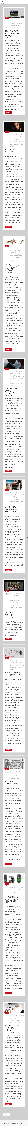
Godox (11, 889)
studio (13, 20)
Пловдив (12, 380)
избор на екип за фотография (17, 376)
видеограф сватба (14, 252)
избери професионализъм (16, 375)
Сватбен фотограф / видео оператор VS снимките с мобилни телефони (12, 268)
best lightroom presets (18, 598)
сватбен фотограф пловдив (16, 381)
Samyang (21, 664)
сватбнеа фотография (15, 383)
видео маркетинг (14, 25)
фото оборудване (20, 141)
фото (15, 775)
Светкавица (17, 1018)
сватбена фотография (19, 501)
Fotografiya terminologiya (15, 136)
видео (22, 21)
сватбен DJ (21, 252)
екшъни (16, 607)
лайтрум (20, 607)
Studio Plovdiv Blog (14, 667)
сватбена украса (17, 259)
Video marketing (20, 20)
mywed (11, 496)
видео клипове (19, 23)
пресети (12, 609)
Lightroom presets (14, 602)
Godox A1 (12, 1018)
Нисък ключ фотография (10, 150)
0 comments (14, 21)
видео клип (12, 23)
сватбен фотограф (14, 255)
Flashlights (19, 134)
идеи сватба (16, 496)
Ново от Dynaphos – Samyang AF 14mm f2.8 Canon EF (12, 674)
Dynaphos (16, 664)
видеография (19, 27)
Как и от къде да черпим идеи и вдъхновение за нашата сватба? (11, 508)
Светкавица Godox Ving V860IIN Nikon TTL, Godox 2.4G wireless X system (12, 899)
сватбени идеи (13, 503)
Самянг (12, 669)
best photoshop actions (15, 600)
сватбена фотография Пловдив (17, 260)
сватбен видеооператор (15, 254)
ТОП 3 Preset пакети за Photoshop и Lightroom (10, 614)
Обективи (21, 667)
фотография (13, 143)
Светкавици (17, 1022)
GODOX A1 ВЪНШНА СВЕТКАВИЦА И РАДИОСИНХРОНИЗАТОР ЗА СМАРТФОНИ (12, 1028)
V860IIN (15, 889)
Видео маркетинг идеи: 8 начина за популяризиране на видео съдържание (12, 33)
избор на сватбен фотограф (16, 378)
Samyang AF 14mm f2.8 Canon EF (17, 665)
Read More (8, 112)
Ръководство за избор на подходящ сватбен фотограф (11, 391)
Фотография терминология (16, 778)
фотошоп (16, 609)
